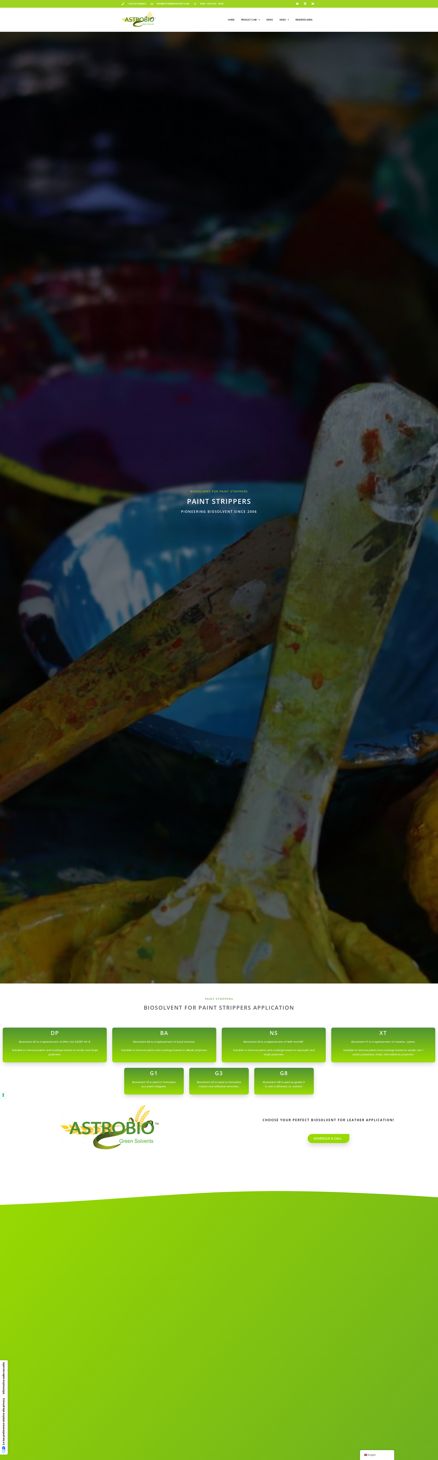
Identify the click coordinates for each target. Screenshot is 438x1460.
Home (231, 19)
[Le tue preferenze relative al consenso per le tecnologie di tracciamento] (3, 1095)
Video (282, 19)
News (269, 19)
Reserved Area (303, 19)
